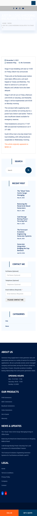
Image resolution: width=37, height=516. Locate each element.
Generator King (11, 63)
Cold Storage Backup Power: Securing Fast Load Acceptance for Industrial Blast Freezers (16, 447)
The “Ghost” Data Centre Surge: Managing (23, 193)
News (7, 326)
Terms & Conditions (7, 473)
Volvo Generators (6, 410)
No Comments (25, 63)
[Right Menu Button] (33, 2)
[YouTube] (6, 494)
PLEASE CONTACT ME (15, 300)
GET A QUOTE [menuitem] (27, 513)
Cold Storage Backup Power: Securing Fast (22, 219)
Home (3, 468)
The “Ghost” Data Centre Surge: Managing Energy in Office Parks (17, 433)
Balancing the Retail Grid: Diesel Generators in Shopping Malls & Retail (18, 440)
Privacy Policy (5, 477)
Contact (3, 485)
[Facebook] (2, 494)
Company (4, 481)
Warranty (4, 418)
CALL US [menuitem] (9, 513)
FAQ (6, 321)
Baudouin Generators (8, 406)
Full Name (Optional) (12, 271)
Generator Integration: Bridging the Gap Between (23, 247)
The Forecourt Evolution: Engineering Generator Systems (24, 233)
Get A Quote (5, 414)
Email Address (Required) (13, 290)
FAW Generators (6, 397)
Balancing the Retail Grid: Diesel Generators (23, 206)
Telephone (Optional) (12, 280)
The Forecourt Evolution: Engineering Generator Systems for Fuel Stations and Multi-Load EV (15, 454)
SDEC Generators (6, 402)
